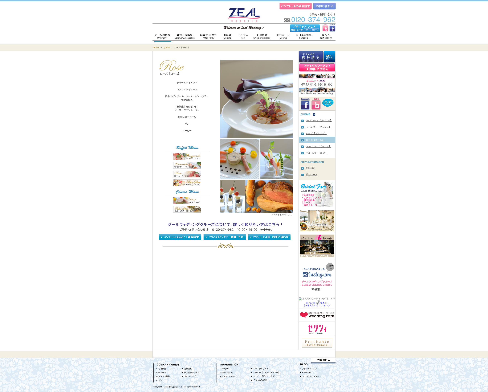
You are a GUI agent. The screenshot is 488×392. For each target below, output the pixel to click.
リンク (161, 380)
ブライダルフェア (261, 369)
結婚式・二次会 (209, 36)
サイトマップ (190, 376)
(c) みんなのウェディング (317, 305)
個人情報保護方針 (192, 372)
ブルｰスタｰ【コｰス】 (317, 153)
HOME (156, 47)
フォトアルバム (228, 376)
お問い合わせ (227, 372)
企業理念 (162, 372)
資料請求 (225, 369)
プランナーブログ (309, 369)
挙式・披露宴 (185, 36)
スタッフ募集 (164, 376)
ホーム (244, 14)
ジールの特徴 (162, 36)
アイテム (243, 36)
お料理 (228, 36)
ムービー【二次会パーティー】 (266, 372)
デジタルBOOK (260, 380)
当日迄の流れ (303, 36)
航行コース (283, 36)
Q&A (326, 36)
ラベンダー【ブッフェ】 (318, 127)
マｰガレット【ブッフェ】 (319, 120)
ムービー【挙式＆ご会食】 (264, 376)
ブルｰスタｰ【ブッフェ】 (318, 146)
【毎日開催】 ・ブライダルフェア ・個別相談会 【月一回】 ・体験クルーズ (311, 200)
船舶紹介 (262, 36)
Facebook (306, 372)
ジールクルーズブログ (311, 376)
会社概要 (162, 369)
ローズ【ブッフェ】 (316, 133)
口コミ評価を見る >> (317, 303)
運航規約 (188, 369)
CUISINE (307, 114)
